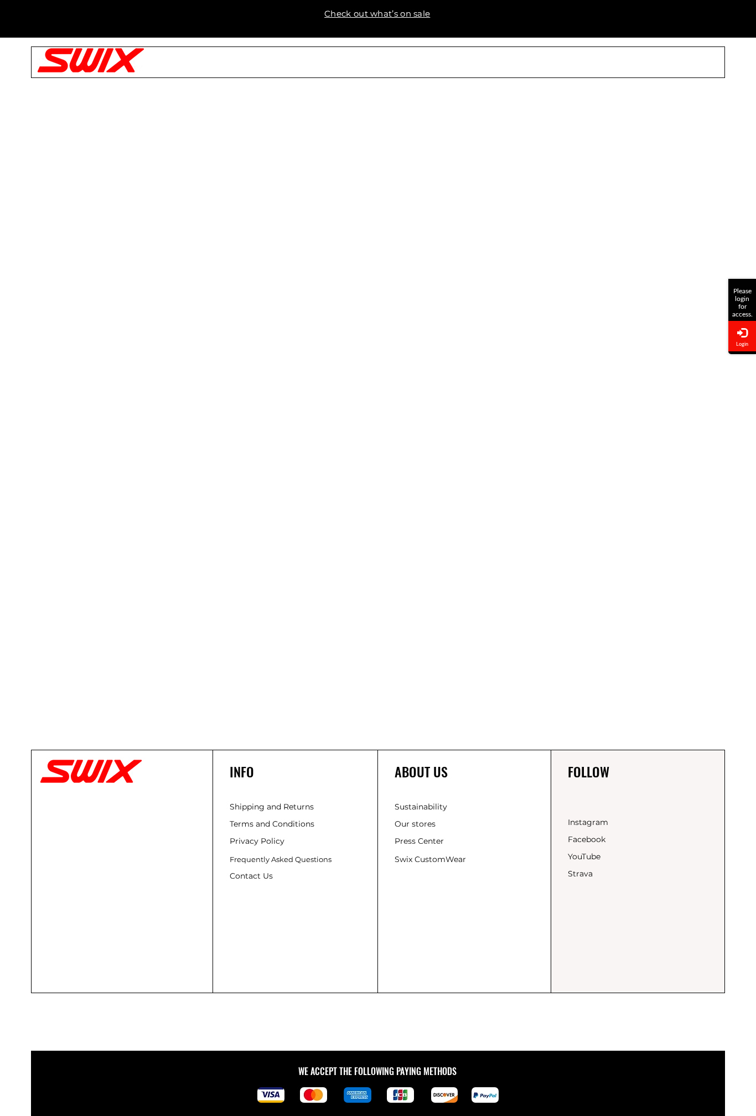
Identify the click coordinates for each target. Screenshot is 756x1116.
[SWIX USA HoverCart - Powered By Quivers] (742, 283)
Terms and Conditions (272, 824)
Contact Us (251, 876)
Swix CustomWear (430, 859)
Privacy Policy (257, 841)
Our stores (415, 824)
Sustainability (421, 807)
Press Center (419, 841)
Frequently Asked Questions (281, 859)
